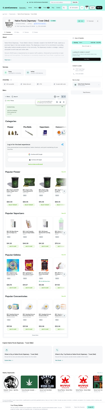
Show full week (85, 46)
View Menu (86, 59)
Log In (92, 7)
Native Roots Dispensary (41, 23)
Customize (68, 407)
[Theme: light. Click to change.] (82, 7)
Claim (81, 21)
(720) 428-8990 (42, 26)
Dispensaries (12, 14)
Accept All (90, 407)
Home (5, 14)
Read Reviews (86, 92)
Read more (7, 59)
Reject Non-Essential (79, 407)
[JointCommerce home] (10, 7)
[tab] (7, 32)
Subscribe (75, 2)
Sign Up (99, 7)
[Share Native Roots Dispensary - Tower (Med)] (98, 21)
